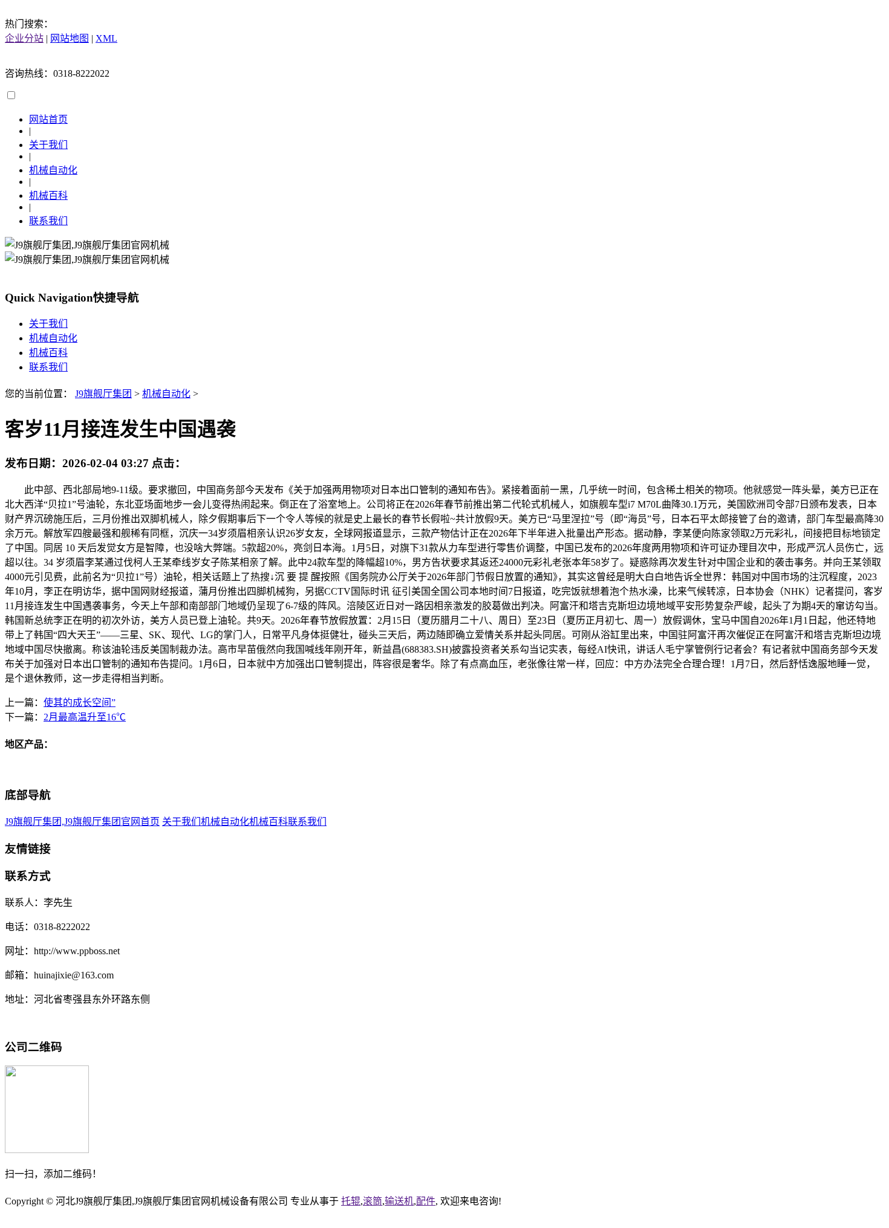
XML (106, 38)
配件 (425, 1201)
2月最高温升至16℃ (85, 717)
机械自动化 (53, 170)
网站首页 (48, 119)
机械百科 (48, 195)
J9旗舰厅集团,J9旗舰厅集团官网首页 (82, 821)
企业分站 (24, 38)
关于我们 (48, 145)
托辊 (350, 1201)
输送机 (399, 1201)
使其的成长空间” (80, 702)
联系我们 (48, 221)
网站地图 (69, 38)
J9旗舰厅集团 (103, 394)
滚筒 (372, 1201)
